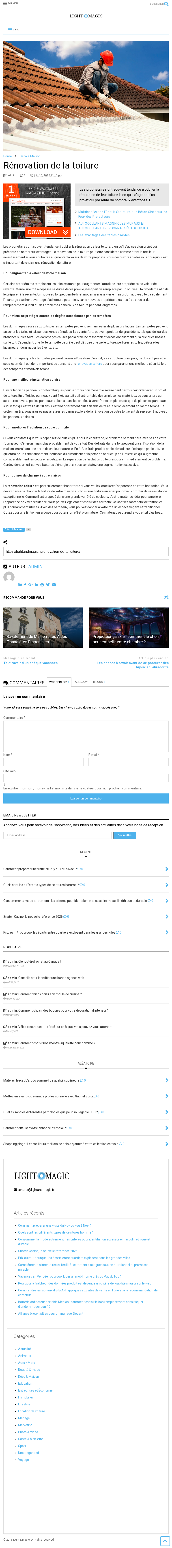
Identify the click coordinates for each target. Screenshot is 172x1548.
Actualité (24, 1349)
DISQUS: (99, 681)
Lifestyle (24, 1404)
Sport (22, 1446)
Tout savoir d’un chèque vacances (30, 663)
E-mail (94, 755)
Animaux (24, 1356)
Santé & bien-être (30, 1439)
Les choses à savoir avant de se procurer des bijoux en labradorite (133, 665)
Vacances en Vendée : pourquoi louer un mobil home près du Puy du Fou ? (70, 1276)
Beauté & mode (29, 1369)
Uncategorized (28, 1453)
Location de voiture (31, 1411)
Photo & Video (28, 1432)
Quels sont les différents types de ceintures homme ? (56, 1232)
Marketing (25, 1425)
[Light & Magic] (86, 17)
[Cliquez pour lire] (43, 627)
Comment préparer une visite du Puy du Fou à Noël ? (55, 1225)
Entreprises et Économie (35, 1390)
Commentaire (14, 717)
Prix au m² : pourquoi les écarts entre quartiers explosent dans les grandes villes (74, 1258)
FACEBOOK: (81, 681)
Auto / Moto (26, 1363)
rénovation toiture (89, 363)
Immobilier (25, 1397)
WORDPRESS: (59, 682)
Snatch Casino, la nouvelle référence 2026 (47, 1251)
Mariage (24, 1418)
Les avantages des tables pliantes (104, 235)
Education (25, 1383)
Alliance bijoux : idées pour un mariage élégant (50, 1313)
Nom (7, 755)
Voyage (23, 1460)
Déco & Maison (28, 1376)
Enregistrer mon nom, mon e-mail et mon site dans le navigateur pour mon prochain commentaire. (72, 788)
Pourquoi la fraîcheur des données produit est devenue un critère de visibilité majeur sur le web (84, 1283)
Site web (9, 771)
